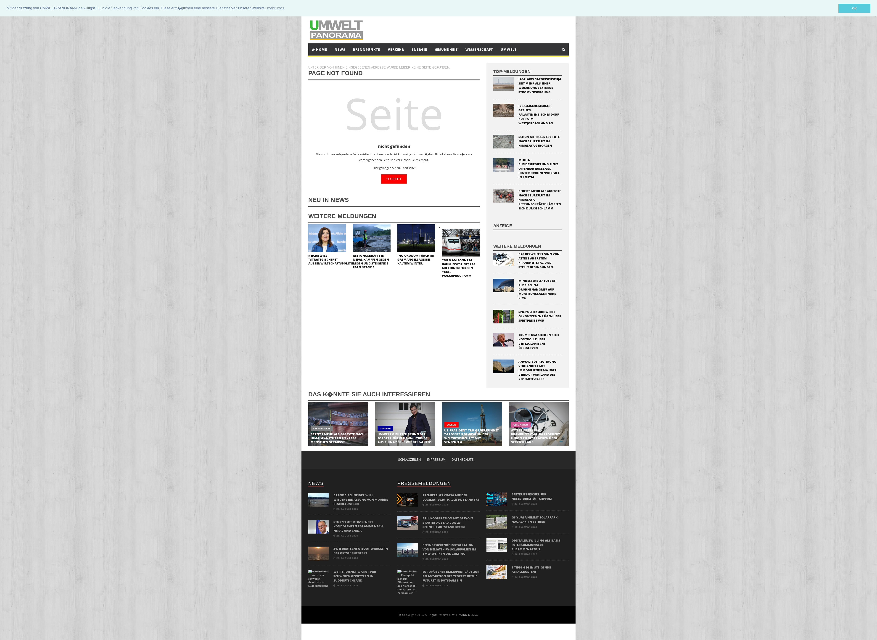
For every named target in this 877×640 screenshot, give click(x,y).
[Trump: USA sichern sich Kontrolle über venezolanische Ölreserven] (503, 339)
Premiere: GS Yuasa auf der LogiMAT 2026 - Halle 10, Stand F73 (451, 497)
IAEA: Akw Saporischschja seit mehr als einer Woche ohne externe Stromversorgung (539, 85)
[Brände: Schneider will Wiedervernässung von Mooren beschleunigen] (318, 499)
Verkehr (396, 49)
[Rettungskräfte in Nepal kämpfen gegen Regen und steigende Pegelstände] (372, 237)
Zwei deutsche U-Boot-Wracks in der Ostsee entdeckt (360, 551)
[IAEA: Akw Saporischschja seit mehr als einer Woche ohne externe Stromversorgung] (503, 83)
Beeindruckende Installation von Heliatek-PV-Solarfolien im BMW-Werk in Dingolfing (449, 549)
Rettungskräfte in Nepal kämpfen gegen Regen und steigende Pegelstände (371, 261)
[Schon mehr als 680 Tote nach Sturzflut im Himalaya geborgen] (503, 141)
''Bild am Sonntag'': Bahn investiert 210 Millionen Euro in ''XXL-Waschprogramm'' (458, 268)
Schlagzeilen (409, 459)
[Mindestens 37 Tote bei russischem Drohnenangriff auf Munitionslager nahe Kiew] (503, 285)
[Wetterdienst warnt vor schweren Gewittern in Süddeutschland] (318, 578)
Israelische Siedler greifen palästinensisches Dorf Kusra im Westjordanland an (538, 114)
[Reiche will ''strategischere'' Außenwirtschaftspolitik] (327, 237)
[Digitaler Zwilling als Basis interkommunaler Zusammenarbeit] (496, 545)
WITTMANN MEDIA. (465, 614)
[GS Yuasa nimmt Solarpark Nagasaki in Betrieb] (496, 522)
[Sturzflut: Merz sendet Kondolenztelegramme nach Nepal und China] (318, 526)
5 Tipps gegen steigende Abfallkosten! (531, 569)
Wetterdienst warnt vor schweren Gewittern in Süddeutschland (354, 576)
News (340, 49)
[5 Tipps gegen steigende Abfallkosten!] (496, 572)
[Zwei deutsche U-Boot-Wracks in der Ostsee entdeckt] (318, 553)
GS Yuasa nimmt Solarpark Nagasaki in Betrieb (534, 519)
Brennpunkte (366, 49)
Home (321, 49)
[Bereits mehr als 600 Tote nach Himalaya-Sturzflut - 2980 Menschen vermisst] (338, 424)
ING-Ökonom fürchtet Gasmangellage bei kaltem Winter (416, 259)
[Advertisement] (480, 29)
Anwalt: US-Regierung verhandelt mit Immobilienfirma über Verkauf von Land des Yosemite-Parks (537, 370)
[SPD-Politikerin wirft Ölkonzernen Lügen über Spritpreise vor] (503, 316)
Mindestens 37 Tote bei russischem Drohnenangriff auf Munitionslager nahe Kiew (537, 289)
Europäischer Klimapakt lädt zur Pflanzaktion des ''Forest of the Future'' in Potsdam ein (451, 576)
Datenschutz (462, 459)
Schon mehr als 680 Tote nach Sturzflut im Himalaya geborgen (539, 141)
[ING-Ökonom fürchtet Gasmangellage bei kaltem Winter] (416, 237)
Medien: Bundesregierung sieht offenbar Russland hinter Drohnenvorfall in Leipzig (539, 168)
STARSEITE (394, 179)
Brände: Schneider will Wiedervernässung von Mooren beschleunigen (360, 499)
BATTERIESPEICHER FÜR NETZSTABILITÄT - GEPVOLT (532, 496)
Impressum (436, 459)
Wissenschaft (479, 49)
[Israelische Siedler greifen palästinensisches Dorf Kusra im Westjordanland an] (503, 110)
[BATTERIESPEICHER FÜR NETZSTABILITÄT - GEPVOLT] (496, 498)
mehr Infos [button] (275, 8)
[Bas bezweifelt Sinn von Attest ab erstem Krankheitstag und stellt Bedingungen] (503, 258)
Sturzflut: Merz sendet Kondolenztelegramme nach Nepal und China (358, 526)
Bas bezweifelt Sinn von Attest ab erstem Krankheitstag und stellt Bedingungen (539, 260)
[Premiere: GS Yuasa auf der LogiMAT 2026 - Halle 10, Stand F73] (407, 499)
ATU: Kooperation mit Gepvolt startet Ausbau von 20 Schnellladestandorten (448, 522)
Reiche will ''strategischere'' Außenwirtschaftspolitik (331, 259)
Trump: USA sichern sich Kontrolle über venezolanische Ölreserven (538, 341)
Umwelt (508, 49)
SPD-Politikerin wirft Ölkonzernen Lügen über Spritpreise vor (539, 316)
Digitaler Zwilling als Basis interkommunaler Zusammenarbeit (536, 544)
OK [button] (854, 8)
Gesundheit (446, 49)
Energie (419, 49)
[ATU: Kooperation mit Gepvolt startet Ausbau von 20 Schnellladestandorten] (407, 522)
